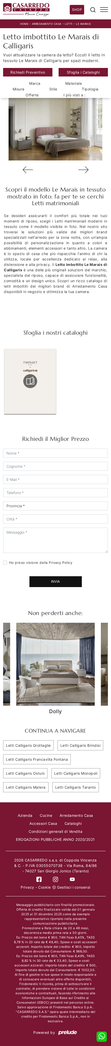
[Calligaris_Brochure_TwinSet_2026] (30, 381)
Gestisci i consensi (73, 887)
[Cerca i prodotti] (93, 9)
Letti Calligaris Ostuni (25, 773)
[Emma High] (27, 170)
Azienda (25, 815)
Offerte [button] (32, 95)
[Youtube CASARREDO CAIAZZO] (72, 879)
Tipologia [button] (90, 89)
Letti (69, 23)
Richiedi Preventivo (27, 72)
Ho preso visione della (41, 562)
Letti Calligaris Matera (26, 787)
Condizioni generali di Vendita (55, 831)
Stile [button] (53, 89)
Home (24, 23)
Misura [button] (19, 89)
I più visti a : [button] (75, 95)
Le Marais (83, 23)
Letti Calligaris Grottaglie (28, 745)
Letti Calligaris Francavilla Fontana (37, 759)
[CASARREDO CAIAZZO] (36, 10)
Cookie (44, 887)
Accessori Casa (43, 823)
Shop (77, 9)
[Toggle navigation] (104, 10)
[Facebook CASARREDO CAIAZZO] (39, 879)
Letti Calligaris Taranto (75, 787)
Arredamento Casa (46, 23)
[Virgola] (83, 170)
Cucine (46, 815)
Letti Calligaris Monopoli (76, 773)
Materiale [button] (73, 83)
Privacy (27, 887)
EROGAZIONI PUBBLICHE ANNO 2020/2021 (55, 839)
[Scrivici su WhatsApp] (102, 1037)
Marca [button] (35, 83)
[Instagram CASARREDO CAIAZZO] (55, 879)
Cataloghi (73, 823)
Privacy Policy (60, 562)
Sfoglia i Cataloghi (83, 72)
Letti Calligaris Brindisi (80, 745)
